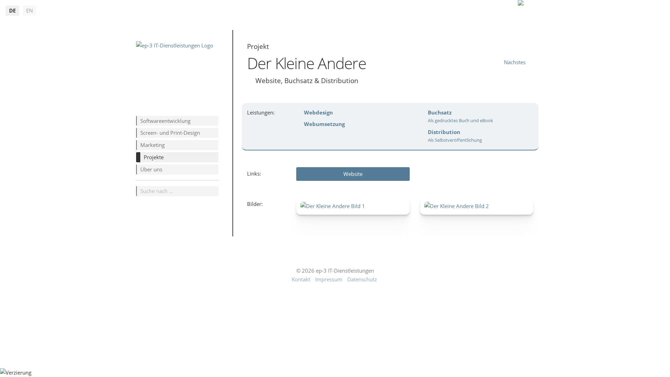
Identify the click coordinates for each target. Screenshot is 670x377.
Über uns (151, 169)
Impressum (328, 279)
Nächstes (515, 62)
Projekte (154, 157)
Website (353, 173)
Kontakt (301, 279)
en (29, 10)
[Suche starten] (212, 191)
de (12, 10)
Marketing (152, 144)
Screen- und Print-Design (170, 132)
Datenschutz (362, 279)
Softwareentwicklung (165, 120)
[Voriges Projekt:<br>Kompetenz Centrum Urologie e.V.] (491, 62)
